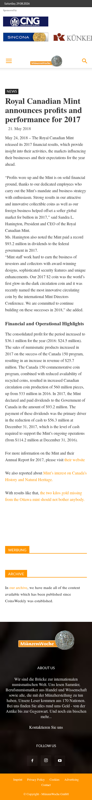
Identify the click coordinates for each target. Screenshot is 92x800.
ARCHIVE (16, 574)
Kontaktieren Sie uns (46, 727)
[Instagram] (46, 760)
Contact (46, 785)
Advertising (71, 779)
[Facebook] (32, 761)
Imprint (17, 779)
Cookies (55, 779)
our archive (18, 587)
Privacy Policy (36, 779)
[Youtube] (60, 761)
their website (75, 459)
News (12, 91)
